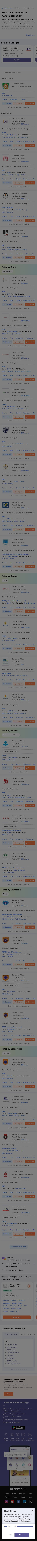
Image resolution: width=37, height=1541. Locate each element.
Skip (11, 1535)
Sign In (21, 1535)
